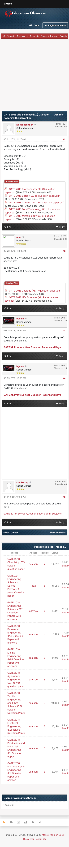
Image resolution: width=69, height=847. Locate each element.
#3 (64, 330)
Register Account (57, 25)
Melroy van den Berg (53, 834)
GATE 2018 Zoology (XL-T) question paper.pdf (35, 290)
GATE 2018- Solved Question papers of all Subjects (33, 513)
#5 (64, 497)
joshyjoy (33, 610)
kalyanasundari (24, 124)
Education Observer (16, 36)
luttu (33, 585)
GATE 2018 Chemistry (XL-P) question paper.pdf (36, 202)
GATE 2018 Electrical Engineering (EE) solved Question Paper (16, 726)
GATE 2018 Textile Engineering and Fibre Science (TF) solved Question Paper (16, 702)
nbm (18, 237)
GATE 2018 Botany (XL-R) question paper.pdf (34, 195)
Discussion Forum (38, 36)
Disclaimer (28, 839)
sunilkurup (22, 482)
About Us (41, 839)
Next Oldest (11, 532)
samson (33, 564)
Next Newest (57, 532)
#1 (64, 139)
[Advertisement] (34, 76)
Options (58, 114)
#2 (64, 251)
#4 (64, 378)
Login (35, 25)
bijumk (20, 318)
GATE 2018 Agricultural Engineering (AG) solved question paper (16, 679)
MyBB (22, 834)
